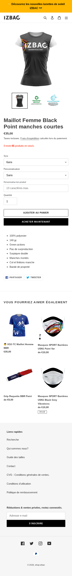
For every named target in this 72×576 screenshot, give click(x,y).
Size (6, 156)
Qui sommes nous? (17, 448)
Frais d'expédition (29, 138)
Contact (11, 466)
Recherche (13, 439)
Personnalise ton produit (15, 182)
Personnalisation (12, 169)
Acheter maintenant (36, 222)
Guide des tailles (16, 457)
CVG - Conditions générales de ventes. (28, 474)
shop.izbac (40, 565)
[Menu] (66, 17)
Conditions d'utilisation (19, 483)
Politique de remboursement (22, 492)
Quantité (8, 195)
